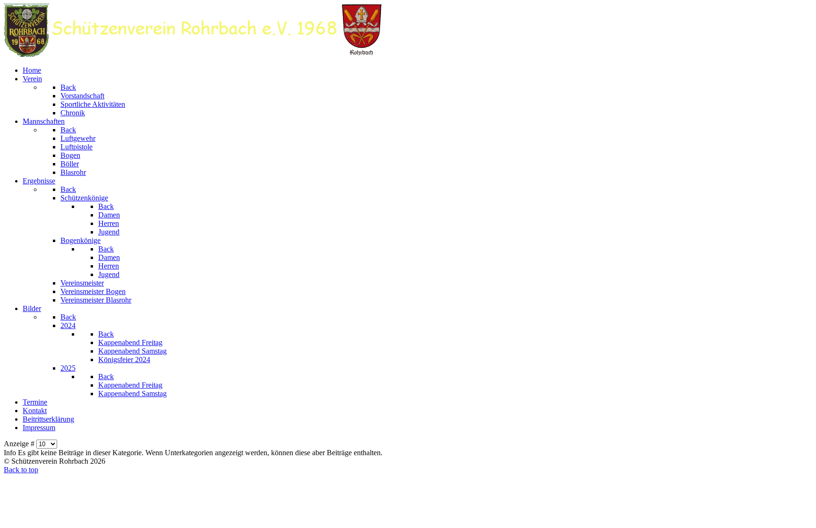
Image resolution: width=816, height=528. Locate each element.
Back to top (21, 470)
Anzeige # (20, 444)
